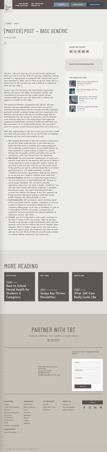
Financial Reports (69, 407)
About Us (35, 5)
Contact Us (67, 404)
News (25, 410)
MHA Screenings (29, 407)
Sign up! (83, 386)
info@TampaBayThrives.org (49, 375)
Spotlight (27, 415)
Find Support (21, 5)
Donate (61, 4)
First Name (79, 370)
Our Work (23, 4)
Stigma (7, 404)
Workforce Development (9, 416)
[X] (75, 51)
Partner (45, 404)
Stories (26, 418)
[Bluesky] (83, 51)
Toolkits (26, 421)
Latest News (78, 4)
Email (77, 362)
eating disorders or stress (36, 197)
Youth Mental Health (11, 407)
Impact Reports (68, 410)
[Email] (87, 51)
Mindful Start (9, 420)
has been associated (25, 212)
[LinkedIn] (79, 51)
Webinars (27, 423)
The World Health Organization (41, 90)
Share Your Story (49, 407)
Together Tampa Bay (11, 425)
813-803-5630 (43, 373)
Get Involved (37, 4)
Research (7, 410)
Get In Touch (53, 340)
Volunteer (46, 410)
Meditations (28, 404)
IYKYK (6, 423)
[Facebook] (71, 51)
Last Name (79, 378)
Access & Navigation (11, 412)
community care (39, 117)
